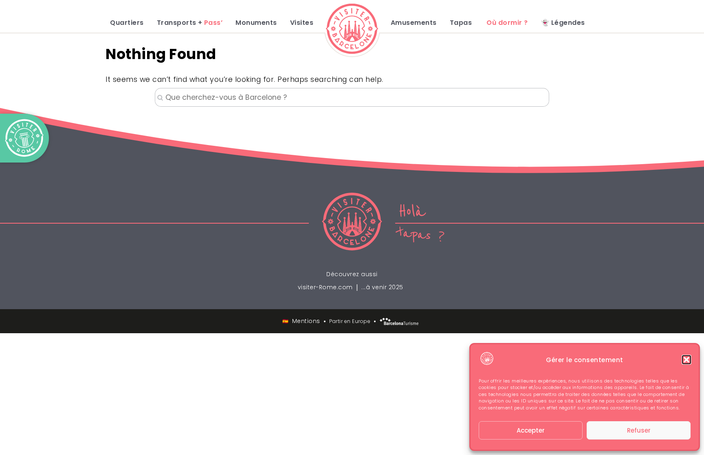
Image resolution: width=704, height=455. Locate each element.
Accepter (531, 430)
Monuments (256, 23)
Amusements (414, 23)
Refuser (639, 430)
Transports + (190, 23)
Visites (302, 23)
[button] (686, 360)
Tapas (461, 23)
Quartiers (127, 23)
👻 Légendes (563, 23)
